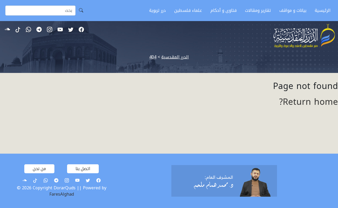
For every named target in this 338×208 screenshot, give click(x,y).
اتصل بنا (83, 169)
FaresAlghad (61, 194)
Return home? (308, 102)
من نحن (39, 169)
